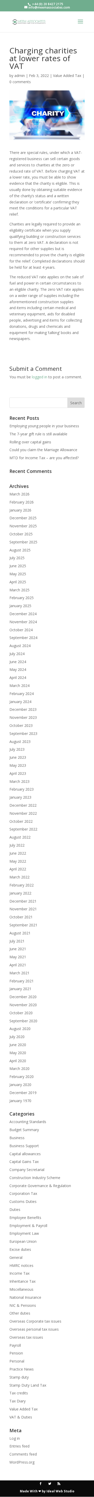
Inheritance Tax (22, 1281)
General (15, 1257)
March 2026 (19, 494)
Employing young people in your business (44, 425)
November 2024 (23, 621)
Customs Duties (23, 1201)
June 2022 (17, 853)
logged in (39, 376)
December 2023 (23, 709)
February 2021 (21, 980)
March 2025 (19, 589)
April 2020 (17, 1060)
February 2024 (21, 693)
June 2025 (17, 565)
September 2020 (23, 1020)
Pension (16, 1353)
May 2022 (17, 861)
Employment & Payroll (28, 1225)
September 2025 (23, 542)
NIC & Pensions (22, 1305)
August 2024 (20, 645)
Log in (14, 1438)
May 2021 (17, 956)
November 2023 (23, 717)
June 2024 (17, 661)
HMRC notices (21, 1265)
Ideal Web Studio (60, 1491)
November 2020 (23, 1004)
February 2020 (21, 1076)
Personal (16, 1361)
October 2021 (21, 916)
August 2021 (20, 933)
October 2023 (21, 725)
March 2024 (19, 685)
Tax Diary (17, 1401)
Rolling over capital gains (30, 441)
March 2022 (19, 877)
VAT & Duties (20, 1417)
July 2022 (17, 845)
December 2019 (23, 1092)
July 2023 (17, 749)
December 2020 (23, 996)
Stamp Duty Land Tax (27, 1385)
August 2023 (20, 741)
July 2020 (17, 1036)
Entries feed (19, 1446)
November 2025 (23, 525)
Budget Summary (24, 1129)
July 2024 (17, 653)
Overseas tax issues (26, 1337)
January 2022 (20, 893)
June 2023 (17, 757)
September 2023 (23, 733)
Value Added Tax (67, 75)
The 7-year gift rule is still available (38, 433)
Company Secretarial (26, 1169)
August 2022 (20, 837)
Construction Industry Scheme (34, 1177)
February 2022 (21, 885)
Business (17, 1137)
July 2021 (17, 941)
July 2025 (17, 557)
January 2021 (20, 988)
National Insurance (25, 1297)
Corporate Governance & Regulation (40, 1185)
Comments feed (23, 1454)
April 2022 (17, 869)
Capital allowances (25, 1153)
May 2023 (17, 765)
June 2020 (17, 1044)
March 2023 (19, 781)
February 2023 (21, 789)
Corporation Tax (23, 1193)
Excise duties (20, 1249)
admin (19, 75)
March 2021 (19, 972)
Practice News (21, 1369)
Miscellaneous (21, 1289)
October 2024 (21, 629)
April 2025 (17, 581)
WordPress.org (21, 1462)
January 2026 (20, 510)
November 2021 (23, 908)
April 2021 (17, 964)
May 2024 (17, 669)
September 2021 (23, 925)
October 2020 (21, 1012)
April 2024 (17, 677)
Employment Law (24, 1233)
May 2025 (17, 573)
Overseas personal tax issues (34, 1329)
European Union (23, 1241)
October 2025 (21, 533)
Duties (14, 1209)
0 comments (20, 81)
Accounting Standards (27, 1121)
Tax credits (18, 1392)
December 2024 (23, 613)
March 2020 (19, 1068)
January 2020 (20, 1084)
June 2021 (17, 948)
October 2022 (21, 821)
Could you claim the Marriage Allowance (43, 449)
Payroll (15, 1345)
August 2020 (20, 1028)
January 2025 (20, 605)
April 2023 (17, 773)
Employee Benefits (25, 1217)
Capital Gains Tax (24, 1161)
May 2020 (17, 1052)
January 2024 (20, 701)
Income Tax (19, 1273)
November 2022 (23, 813)
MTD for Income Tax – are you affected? (44, 457)
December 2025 (23, 517)
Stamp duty (19, 1377)
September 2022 (23, 829)
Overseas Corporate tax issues (35, 1321)
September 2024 (23, 637)
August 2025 (20, 550)
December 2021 (23, 901)
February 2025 (21, 597)
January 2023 (20, 797)
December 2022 (23, 805)
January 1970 (20, 1100)
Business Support (24, 1145)
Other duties (19, 1313)
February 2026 (21, 502)
